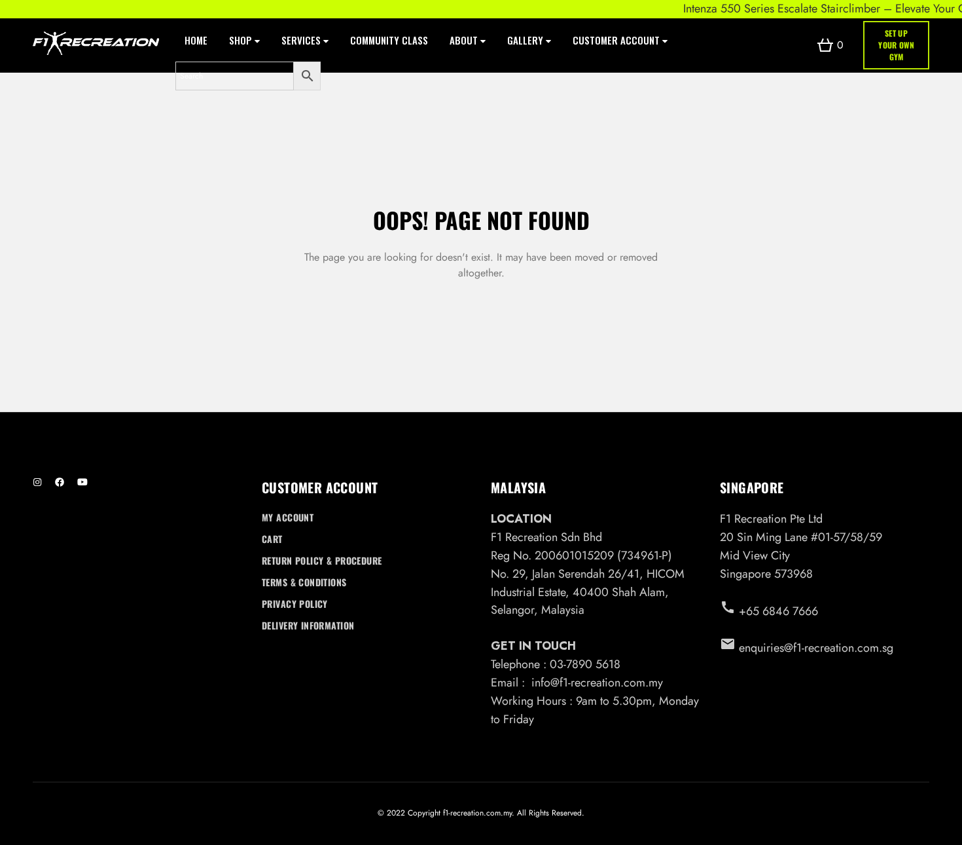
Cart (272, 539)
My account (287, 517)
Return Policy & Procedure (322, 560)
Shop (242, 40)
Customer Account (617, 40)
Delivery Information (308, 625)
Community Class (389, 40)
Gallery (526, 40)
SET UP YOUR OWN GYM (896, 45)
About (465, 40)
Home (196, 40)
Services (302, 40)
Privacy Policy (295, 603)
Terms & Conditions (304, 582)
